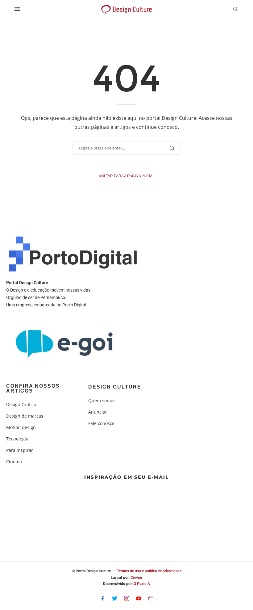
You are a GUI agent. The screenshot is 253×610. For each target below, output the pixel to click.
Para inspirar (19, 450)
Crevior (136, 577)
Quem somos (101, 400)
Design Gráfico (21, 404)
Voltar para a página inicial (127, 176)
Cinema (14, 462)
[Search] (235, 10)
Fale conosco (101, 423)
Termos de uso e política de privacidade (149, 571)
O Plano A (142, 584)
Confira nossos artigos (33, 388)
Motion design (21, 427)
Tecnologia (17, 439)
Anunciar (97, 412)
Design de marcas (24, 416)
